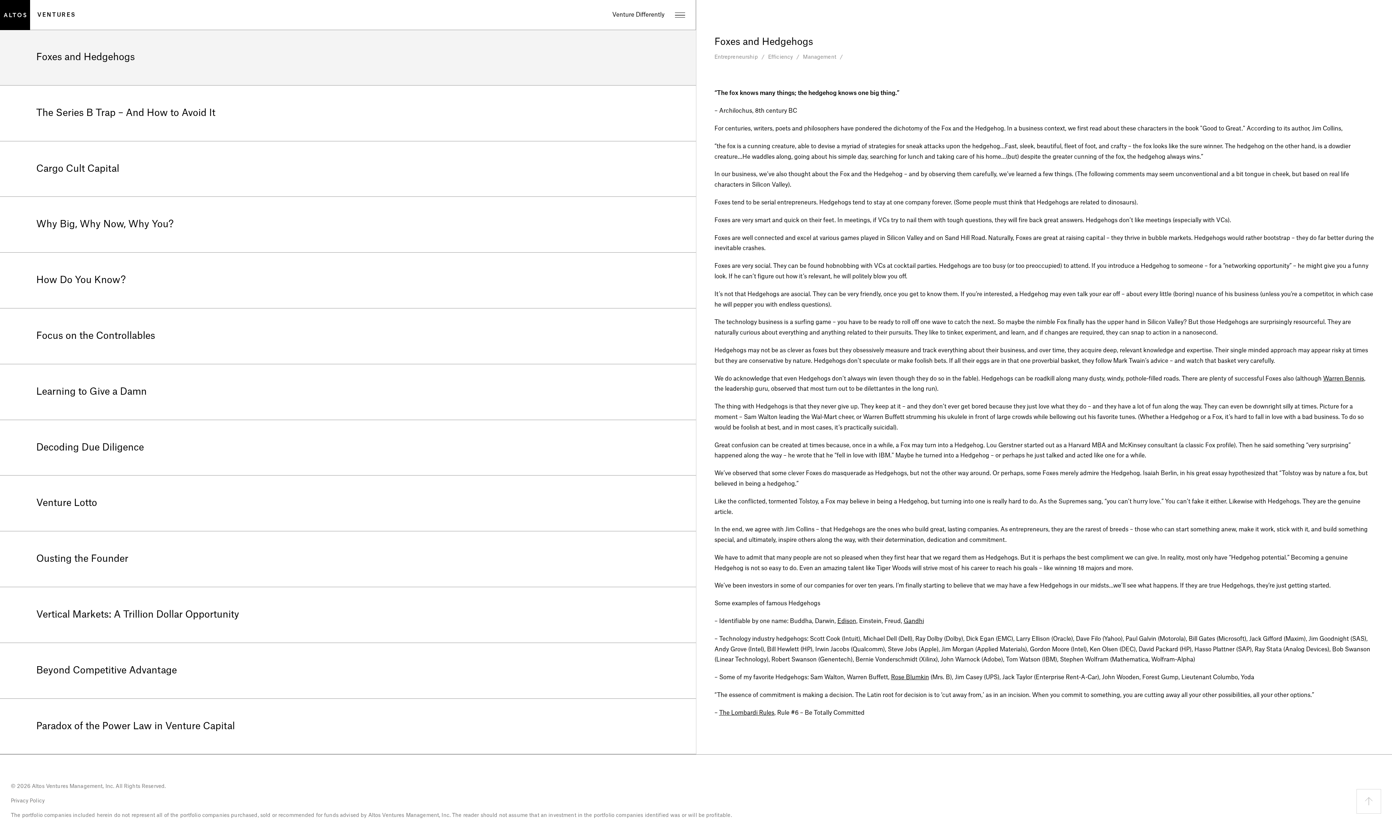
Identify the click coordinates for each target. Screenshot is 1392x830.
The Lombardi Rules (746, 713)
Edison (846, 621)
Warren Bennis (1343, 379)
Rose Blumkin (910, 677)
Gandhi (914, 621)
